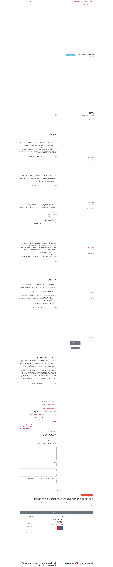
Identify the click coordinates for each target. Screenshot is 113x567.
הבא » (51, 431)
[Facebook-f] (61, 528)
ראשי (91, 1)
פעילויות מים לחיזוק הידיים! (39, 418)
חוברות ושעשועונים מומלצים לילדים (26, 426)
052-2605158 (50, 214)
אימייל (54, 467)
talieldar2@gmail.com (48, 216)
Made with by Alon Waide (79, 563)
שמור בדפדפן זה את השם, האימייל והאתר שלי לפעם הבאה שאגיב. (40, 478)
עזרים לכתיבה (85, 4)
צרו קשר (32, 1)
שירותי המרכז (77, 1)
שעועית (53, 421)
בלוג (91, 4)
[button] (91, 495)
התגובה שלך (53, 446)
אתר (55, 473)
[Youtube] (58, 528)
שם (55, 462)
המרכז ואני (85, 1)
